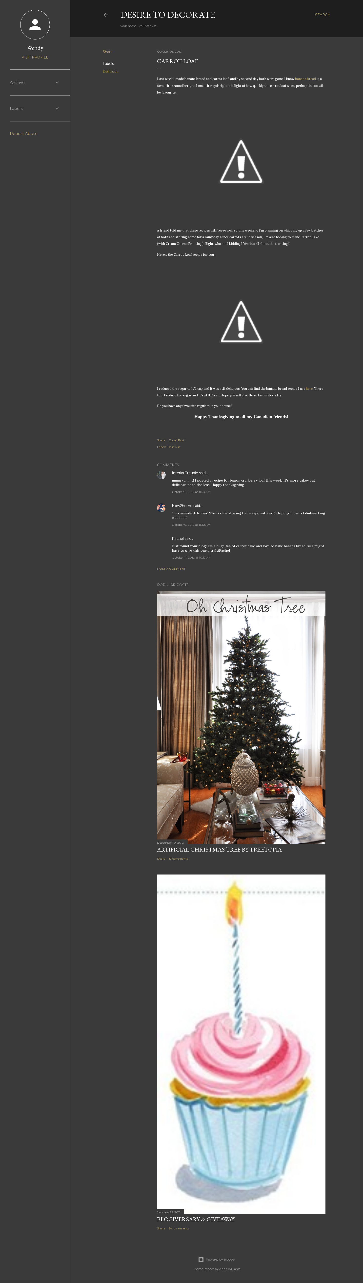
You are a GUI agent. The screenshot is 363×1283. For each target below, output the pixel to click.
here (309, 389)
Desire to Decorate (168, 14)
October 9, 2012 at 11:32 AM (191, 524)
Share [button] (108, 52)
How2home (182, 506)
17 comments (178, 858)
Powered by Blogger (220, 1259)
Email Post (176, 440)
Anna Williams (229, 1269)
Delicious (110, 71)
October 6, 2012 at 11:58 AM (191, 492)
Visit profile (35, 57)
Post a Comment (171, 568)
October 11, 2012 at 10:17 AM (191, 557)
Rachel (178, 538)
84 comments (179, 1228)
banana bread (305, 79)
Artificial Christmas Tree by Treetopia (219, 849)
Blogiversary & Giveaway (195, 1219)
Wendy (35, 48)
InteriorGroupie (185, 473)
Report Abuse (24, 133)
